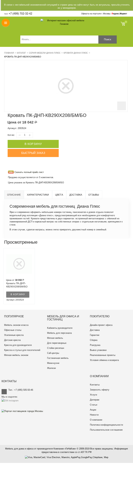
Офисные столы (12, 330)
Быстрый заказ (33, 152)
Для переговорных (56, 343)
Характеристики (38, 194)
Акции (93, 409)
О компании (96, 419)
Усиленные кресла (14, 335)
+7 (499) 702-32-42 (20, 13)
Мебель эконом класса (16, 325)
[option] (19, 276)
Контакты (95, 384)
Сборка (93, 340)
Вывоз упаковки (98, 350)
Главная (9, 53)
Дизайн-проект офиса (101, 325)
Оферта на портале (95, 13)
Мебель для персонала (59, 333)
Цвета (59, 194)
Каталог (21, 53)
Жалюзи (51, 368)
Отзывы (93, 194)
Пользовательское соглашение (106, 430)
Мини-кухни (53, 363)
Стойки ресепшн (55, 348)
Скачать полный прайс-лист (26, 172)
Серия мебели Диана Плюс (45, 53)
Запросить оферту (99, 389)
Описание (14, 194)
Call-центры (53, 353)
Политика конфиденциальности (106, 424)
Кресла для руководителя (18, 345)
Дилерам (94, 399)
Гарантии (94, 335)
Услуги (93, 394)
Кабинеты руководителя (59, 328)
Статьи (93, 404)
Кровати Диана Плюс (76, 53)
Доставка (75, 194)
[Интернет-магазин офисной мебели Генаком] (64, 22)
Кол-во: (11, 135)
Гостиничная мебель (58, 358)
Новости (94, 414)
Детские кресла (12, 340)
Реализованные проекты (102, 355)
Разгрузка (95, 345)
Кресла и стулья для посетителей (22, 350)
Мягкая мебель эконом (16, 355)
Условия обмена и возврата (104, 360)
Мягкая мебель (55, 338)
